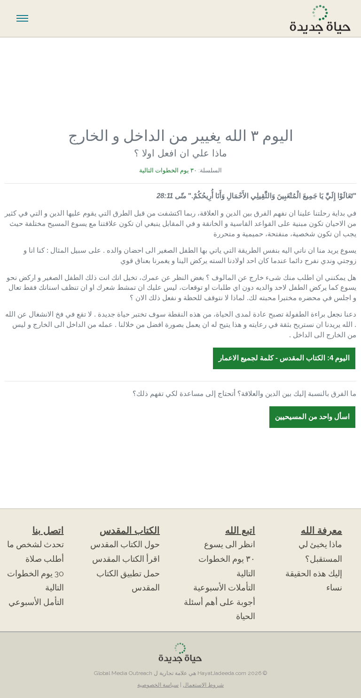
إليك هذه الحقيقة (313, 573)
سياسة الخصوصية (158, 685)
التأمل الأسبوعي (36, 602)
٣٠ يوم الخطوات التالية (168, 170)
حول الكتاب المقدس (125, 544)
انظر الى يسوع (229, 544)
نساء (334, 587)
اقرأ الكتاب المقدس (126, 559)
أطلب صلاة (44, 559)
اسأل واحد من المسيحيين (312, 416)
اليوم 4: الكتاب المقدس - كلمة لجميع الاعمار (284, 358)
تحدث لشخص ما (35, 544)
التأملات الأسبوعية (224, 587)
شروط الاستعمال (203, 685)
